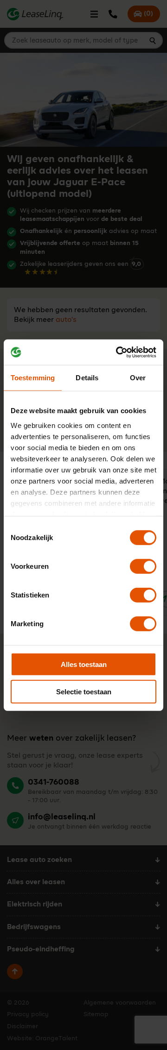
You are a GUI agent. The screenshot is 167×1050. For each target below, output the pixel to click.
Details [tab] (87, 378)
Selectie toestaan (83, 692)
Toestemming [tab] (33, 378)
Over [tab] (138, 378)
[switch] (143, 566)
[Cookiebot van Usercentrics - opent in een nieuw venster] (117, 352)
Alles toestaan (84, 664)
